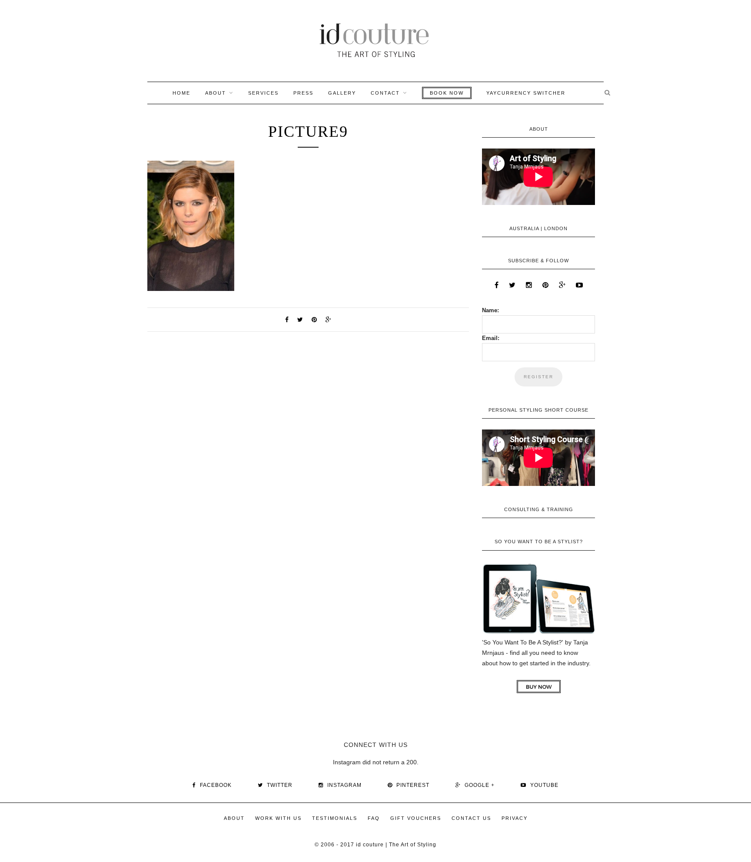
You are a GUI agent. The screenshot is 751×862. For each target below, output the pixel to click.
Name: (490, 310)
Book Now (447, 93)
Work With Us (278, 818)
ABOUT (215, 93)
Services (263, 93)
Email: (490, 338)
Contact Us (471, 818)
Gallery (342, 93)
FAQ (374, 818)
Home (181, 93)
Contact (385, 93)
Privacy (515, 818)
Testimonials (334, 818)
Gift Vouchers (415, 818)
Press (303, 93)
